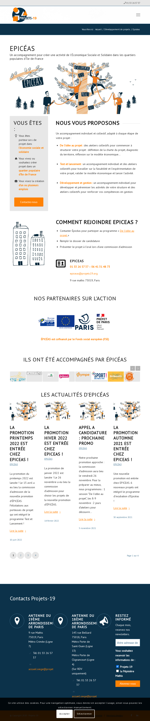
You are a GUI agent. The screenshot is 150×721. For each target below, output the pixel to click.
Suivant (138, 368)
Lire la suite (16, 531)
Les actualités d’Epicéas (75, 394)
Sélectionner (84, 713)
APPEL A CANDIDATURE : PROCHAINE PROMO (93, 435)
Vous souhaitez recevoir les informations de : (125, 655)
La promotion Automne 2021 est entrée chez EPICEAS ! (125, 443)
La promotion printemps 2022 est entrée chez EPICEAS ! (22, 443)
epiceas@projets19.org (84, 273)
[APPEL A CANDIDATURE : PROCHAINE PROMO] (92, 410)
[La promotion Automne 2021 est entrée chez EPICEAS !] (126, 410)
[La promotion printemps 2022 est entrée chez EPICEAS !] (23, 410)
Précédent (132, 368)
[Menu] (138, 15)
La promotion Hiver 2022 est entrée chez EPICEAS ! (56, 441)
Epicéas (14, 464)
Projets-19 (125, 666)
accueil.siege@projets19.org (45, 669)
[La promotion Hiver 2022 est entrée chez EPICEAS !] (57, 410)
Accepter (64, 713)
